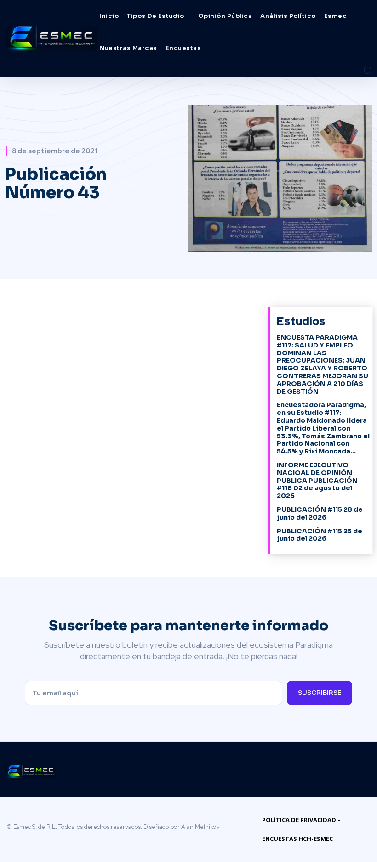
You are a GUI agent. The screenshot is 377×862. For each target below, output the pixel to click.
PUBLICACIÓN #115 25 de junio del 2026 (319, 535)
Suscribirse (319, 692)
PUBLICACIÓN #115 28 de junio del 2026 (320, 513)
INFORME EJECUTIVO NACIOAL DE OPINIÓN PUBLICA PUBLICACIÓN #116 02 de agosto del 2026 (317, 480)
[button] (367, 70)
